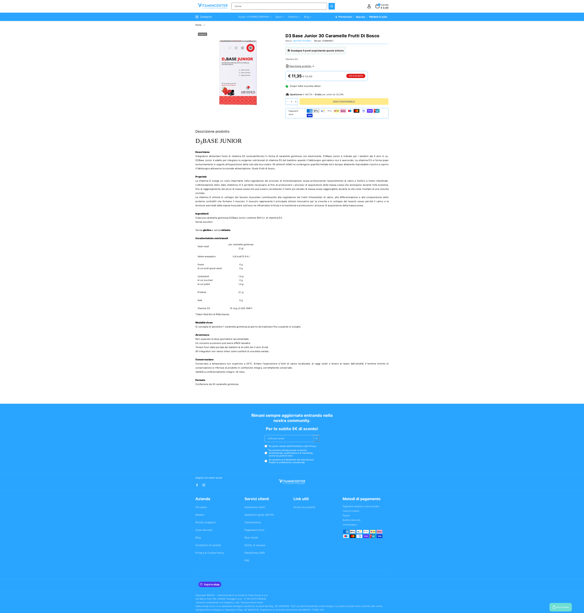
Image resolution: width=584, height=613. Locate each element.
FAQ (247, 560)
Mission (199, 514)
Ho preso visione (292, 446)
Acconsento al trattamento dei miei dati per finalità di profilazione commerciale (291, 461)
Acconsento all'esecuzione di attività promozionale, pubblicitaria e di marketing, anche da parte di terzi (291, 453)
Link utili (301, 499)
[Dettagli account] (369, 6)
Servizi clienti (257, 499)
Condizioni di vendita (208, 545)
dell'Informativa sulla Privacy (301, 446)
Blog (198, 537)
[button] (382, 6)
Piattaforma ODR (255, 552)
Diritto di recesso (255, 545)
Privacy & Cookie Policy (209, 552)
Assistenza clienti (255, 507)
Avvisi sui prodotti (304, 507)
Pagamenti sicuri (254, 529)
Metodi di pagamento (362, 499)
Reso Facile (251, 537)
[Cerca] (331, 6)
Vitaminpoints (253, 522)
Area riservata (203, 529)
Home (198, 25)
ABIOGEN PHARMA (302, 41)
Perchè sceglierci (205, 522)
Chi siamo (201, 507)
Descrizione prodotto (300, 66)
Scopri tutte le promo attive (305, 86)
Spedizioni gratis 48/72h (259, 514)
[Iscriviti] (316, 438)
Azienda (202, 499)
